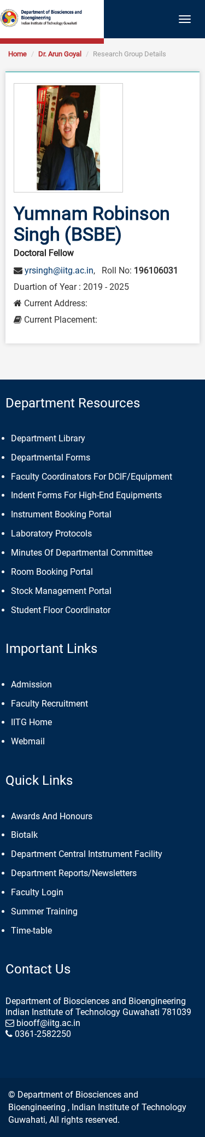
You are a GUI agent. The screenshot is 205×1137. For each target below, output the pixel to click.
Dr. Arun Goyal (59, 54)
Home (17, 54)
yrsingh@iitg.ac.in (59, 270)
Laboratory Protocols (51, 533)
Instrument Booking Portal (61, 514)
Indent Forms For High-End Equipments (86, 495)
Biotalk (24, 835)
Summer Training (44, 911)
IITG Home (31, 722)
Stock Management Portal (61, 591)
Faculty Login (37, 892)
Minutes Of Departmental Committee (82, 552)
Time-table (31, 930)
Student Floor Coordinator (60, 610)
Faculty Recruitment (49, 703)
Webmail (28, 741)
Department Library (48, 438)
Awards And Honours (51, 816)
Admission (31, 684)
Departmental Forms (50, 457)
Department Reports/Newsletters (74, 873)
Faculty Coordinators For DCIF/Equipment (91, 476)
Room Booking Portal (52, 572)
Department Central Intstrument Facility (86, 854)
